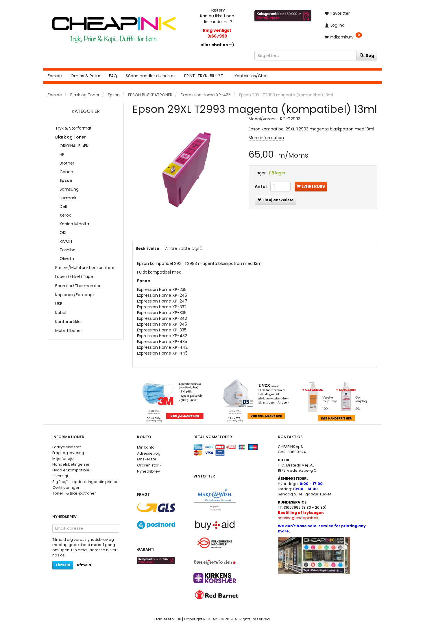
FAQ (113, 76)
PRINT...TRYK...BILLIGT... (205, 76)
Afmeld (84, 565)
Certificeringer (66, 487)
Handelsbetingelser (71, 464)
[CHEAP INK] (114, 27)
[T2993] (186, 170)
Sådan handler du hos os (150, 76)
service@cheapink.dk (301, 515)
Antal (261, 186)
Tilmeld (62, 565)
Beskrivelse (147, 248)
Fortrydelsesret (66, 447)
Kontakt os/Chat (251, 76)
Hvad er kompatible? (71, 470)
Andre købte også (183, 248)
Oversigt (60, 475)
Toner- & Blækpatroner (74, 493)
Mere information (266, 138)
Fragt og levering (68, 452)
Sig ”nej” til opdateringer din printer (85, 481)
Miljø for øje (63, 458)
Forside (55, 76)
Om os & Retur (85, 76)
